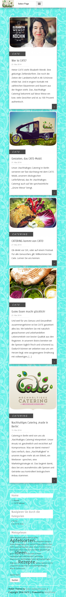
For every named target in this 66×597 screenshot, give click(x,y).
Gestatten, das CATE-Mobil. (27, 158)
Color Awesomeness (36, 588)
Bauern (48, 541)
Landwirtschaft (16, 556)
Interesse (30, 554)
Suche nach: (15, 575)
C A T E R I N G (19, 234)
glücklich (43, 550)
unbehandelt (15, 566)
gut (49, 550)
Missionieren (15, 559)
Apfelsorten (22, 540)
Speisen (44, 563)
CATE (12, 547)
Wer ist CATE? (19, 60)
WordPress (49, 592)
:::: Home (15, 500)
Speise (38, 563)
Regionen (14, 563)
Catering (17, 547)
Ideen (21, 552)
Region (48, 559)
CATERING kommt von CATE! (27, 240)
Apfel (36, 538)
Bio (24, 544)
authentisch (40, 541)
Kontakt (38, 554)
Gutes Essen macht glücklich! (28, 311)
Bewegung (19, 544)
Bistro (39, 544)
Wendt (12, 568)
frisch (36, 547)
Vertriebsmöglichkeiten (37, 566)
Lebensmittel (27, 556)
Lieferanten (38, 556)
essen (31, 547)
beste (12, 544)
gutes (12, 554)
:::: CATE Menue (18, 503)
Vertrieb (24, 566)
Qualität (42, 559)
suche (50, 563)
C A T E (15, 53)
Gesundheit (35, 550)
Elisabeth (25, 547)
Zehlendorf (20, 568)
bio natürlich (32, 544)
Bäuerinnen (47, 544)
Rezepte (26, 562)
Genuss (27, 550)
